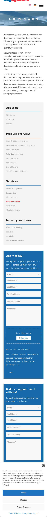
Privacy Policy (27, 513)
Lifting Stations (12, 167)
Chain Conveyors (12, 149)
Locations (10, 119)
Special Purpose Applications (17, 171)
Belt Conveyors (12, 158)
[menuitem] (39, 5)
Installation (10, 206)
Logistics (9, 232)
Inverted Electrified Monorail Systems (20, 145)
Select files (23, 338)
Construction (11, 193)
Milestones (10, 115)
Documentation (13, 201)
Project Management (14, 188)
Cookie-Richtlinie (15, 513)
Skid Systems (11, 162)
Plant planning (11, 197)
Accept (23, 492)
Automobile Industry (14, 227)
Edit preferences (24, 507)
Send (11, 372)
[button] (43, 465)
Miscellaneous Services (15, 240)
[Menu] (39, 5)
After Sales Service (13, 210)
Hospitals (9, 236)
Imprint (35, 513)
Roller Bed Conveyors (14, 154)
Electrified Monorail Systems (17, 141)
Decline (23, 500)
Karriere (9, 123)
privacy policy (12, 364)
